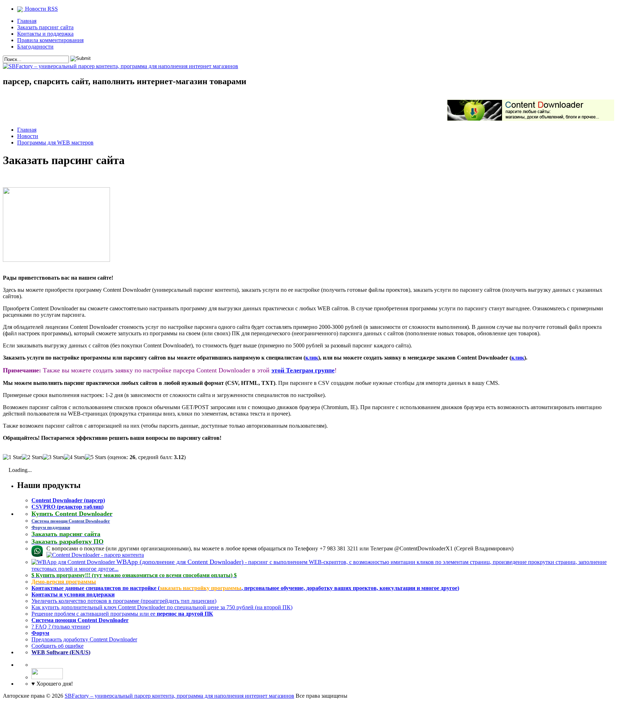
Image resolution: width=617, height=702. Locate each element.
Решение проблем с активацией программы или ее (122, 614)
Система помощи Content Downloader (80, 620)
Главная (26, 21)
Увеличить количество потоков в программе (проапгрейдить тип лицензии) (123, 601)
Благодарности (35, 47)
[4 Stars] (74, 457)
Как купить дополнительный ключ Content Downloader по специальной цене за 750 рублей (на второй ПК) (161, 607)
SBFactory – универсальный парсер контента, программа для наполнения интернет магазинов (179, 696)
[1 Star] (12, 457)
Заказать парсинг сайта (45, 27)
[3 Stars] (53, 457)
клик (311, 358)
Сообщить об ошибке (57, 646)
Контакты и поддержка (45, 34)
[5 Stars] (95, 457)
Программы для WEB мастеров (55, 142)
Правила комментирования (50, 40)
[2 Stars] (32, 457)
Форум (40, 633)
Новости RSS (41, 9)
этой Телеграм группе (303, 370)
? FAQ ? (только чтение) (60, 627)
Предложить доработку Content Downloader (84, 639)
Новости (27, 136)
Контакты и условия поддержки (73, 594)
